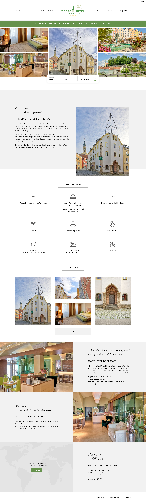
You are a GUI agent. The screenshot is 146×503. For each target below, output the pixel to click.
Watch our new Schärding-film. (43, 147)
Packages (112, 11)
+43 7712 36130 (98, 473)
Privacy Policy (30, 465)
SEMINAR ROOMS (46, 11)
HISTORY (96, 11)
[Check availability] (95, 79)
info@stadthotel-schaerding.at (98, 475)
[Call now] (121, 11)
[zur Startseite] (73, 10)
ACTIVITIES (30, 11)
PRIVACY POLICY (114, 498)
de (141, 2)
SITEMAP (128, 498)
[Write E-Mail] (125, 11)
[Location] (129, 11)
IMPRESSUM (100, 498)
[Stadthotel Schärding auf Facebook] (98, 480)
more (73, 331)
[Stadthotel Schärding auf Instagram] (101, 480)
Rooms (18, 11)
